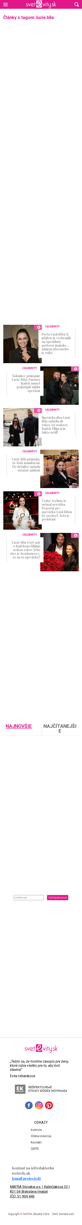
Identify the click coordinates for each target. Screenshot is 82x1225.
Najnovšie (19, 726)
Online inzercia (41, 1136)
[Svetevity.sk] (41, 4)
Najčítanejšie (60, 729)
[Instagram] (39, 1105)
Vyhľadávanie (57, 897)
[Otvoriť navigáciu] (5, 4)
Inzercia (36, 1129)
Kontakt (36, 1142)
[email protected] (26, 1178)
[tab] (22, 730)
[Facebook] (29, 1105)
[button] (76, 4)
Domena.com (66, 1214)
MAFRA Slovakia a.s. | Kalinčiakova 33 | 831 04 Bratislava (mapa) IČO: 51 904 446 (40, 1191)
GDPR (35, 1148)
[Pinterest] (49, 1105)
